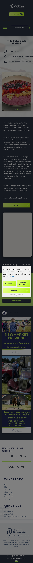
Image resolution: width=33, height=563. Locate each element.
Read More (10, 276)
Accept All (15, 291)
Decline (8, 283)
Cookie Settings (22, 283)
